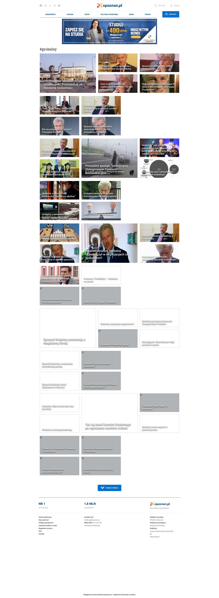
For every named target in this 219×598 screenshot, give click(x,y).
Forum (147, 14)
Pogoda (70, 14)
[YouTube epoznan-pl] (59, 5)
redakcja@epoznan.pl (92, 520)
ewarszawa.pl (107, 595)
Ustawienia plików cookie (48, 525)
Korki (131, 14)
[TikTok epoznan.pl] (50, 5)
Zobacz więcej (112, 488)
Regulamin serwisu (45, 528)
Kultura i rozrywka (109, 14)
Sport (87, 14)
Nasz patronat (44, 520)
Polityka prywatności (46, 523)
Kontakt (172, 14)
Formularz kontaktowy (92, 525)
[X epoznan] (54, 5)
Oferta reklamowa (45, 517)
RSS (40, 531)
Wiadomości (50, 14)
